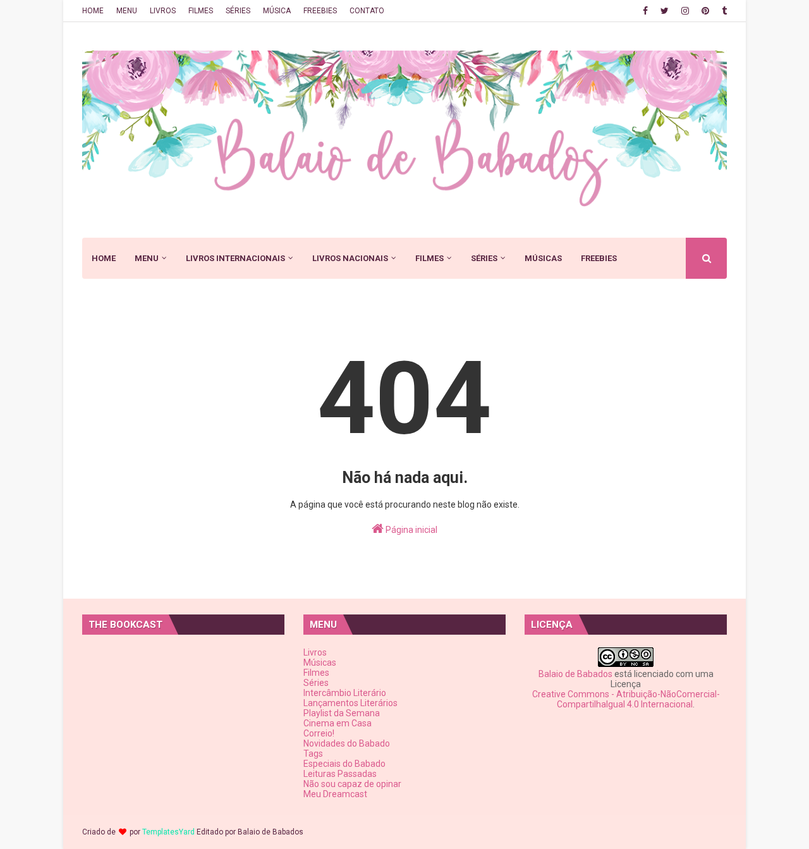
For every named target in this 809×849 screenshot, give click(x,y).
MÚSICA (277, 10)
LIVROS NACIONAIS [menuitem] (350, 258)
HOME (93, 10)
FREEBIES (320, 10)
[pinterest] (705, 10)
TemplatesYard (168, 832)
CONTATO (367, 10)
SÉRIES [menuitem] (484, 258)
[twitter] (664, 10)
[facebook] (645, 10)
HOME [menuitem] (104, 258)
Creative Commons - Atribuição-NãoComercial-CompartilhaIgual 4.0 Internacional (626, 699)
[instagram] (685, 10)
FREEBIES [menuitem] (599, 258)
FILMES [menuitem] (429, 258)
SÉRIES (238, 10)
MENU (126, 10)
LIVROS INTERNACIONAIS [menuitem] (235, 258)
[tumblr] (723, 10)
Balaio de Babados (575, 674)
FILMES (200, 10)
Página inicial (410, 530)
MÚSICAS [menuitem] (543, 258)
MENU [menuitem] (147, 258)
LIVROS (163, 10)
